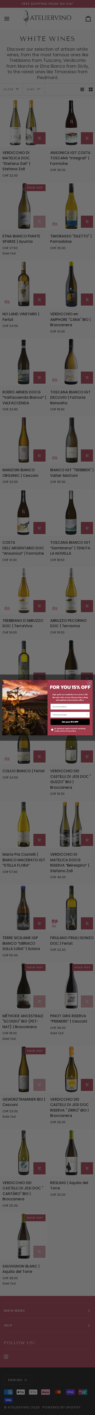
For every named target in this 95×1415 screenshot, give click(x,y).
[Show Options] (87, 714)
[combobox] (69, 714)
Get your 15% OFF (70, 721)
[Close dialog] (90, 683)
